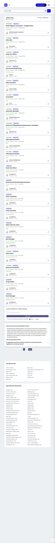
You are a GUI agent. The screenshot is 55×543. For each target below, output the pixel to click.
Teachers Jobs (9, 408)
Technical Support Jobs (11, 439)
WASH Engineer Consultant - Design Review (19, 26)
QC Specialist (10, 282)
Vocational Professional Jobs (12, 403)
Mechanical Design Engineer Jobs (14, 437)
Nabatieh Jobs (9, 377)
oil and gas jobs (31, 397)
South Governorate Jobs (11, 375)
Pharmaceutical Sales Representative (18, 182)
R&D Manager (10, 239)
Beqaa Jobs (8, 371)
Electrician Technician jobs (12, 401)
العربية (43, 1)
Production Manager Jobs (33, 439)
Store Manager (10, 296)
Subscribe (27, 316)
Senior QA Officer (11, 168)
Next (30, 349)
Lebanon (48, 1)
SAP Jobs (30, 412)
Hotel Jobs (30, 401)
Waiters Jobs (30, 403)
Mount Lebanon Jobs (11, 369)
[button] (9, 5)
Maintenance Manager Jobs (34, 427)
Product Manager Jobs (33, 418)
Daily (32, 319)
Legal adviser (31, 405)
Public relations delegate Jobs (34, 444)
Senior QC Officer (11, 54)
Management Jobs (10, 393)
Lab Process (9, 253)
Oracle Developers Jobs (33, 393)
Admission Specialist (12, 111)
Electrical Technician (12, 267)
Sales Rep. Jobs (9, 395)
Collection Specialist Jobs (12, 426)
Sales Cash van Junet (12, 225)
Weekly (37, 319)
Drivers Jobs (9, 424)
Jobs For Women (31, 433)
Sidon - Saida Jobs (10, 373)
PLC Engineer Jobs (10, 444)
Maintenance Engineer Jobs (12, 431)
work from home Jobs (33, 424)
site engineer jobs (32, 435)
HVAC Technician (11, 196)
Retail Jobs (8, 433)
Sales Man (9, 40)
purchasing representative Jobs (35, 426)
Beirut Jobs (30, 367)
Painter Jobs (30, 422)
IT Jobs (29, 416)
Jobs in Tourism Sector (33, 390)
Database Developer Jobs (34, 414)
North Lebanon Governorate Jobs (35, 369)
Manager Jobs (9, 390)
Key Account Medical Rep (14, 68)
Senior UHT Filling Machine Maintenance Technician (22, 125)
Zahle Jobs (30, 373)
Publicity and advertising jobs (13, 399)
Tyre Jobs (30, 375)
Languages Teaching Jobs (12, 435)
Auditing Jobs (9, 407)
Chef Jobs (30, 429)
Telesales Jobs (9, 405)
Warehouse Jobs (31, 410)
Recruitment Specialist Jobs (34, 420)
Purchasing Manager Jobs (12, 412)
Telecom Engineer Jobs (33, 395)
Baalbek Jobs (31, 377)
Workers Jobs (31, 408)
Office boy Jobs (9, 427)
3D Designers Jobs (32, 399)
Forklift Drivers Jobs (32, 441)
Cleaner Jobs (31, 407)
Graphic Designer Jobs (11, 397)
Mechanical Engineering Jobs (13, 410)
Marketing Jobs (31, 392)
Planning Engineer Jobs (11, 414)
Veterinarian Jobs (32, 437)
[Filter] (45, 11)
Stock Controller (11, 210)
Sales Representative (12, 139)
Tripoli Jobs (30, 371)
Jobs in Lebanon (9, 367)
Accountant (9, 97)
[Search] (49, 10)
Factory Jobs (30, 431)
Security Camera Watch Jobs (13, 443)
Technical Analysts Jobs (11, 420)
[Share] (48, 33)
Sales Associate (11, 82)
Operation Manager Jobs (12, 429)
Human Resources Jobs (11, 418)
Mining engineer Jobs (11, 441)
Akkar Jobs (8, 379)
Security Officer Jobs (11, 392)
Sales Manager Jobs (10, 422)
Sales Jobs (8, 416)
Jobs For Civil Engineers (33, 443)
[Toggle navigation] (49, 5)
